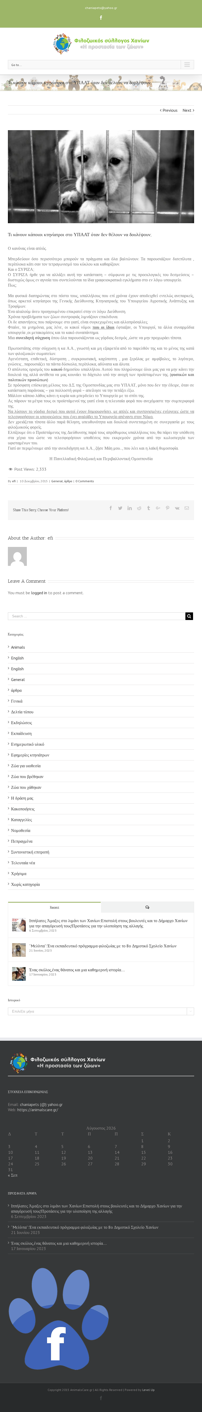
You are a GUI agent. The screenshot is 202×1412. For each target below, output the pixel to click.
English (17, 658)
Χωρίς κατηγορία (25, 884)
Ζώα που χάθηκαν (26, 787)
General (57, 481)
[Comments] (147, 907)
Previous (170, 110)
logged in (39, 592)
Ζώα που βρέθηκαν (27, 776)
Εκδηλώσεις (21, 722)
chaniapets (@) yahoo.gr (41, 1104)
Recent (54, 908)
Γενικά (16, 701)
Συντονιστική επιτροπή (30, 852)
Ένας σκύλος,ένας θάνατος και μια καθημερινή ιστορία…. (77, 969)
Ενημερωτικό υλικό (27, 744)
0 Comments (84, 481)
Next (187, 110)
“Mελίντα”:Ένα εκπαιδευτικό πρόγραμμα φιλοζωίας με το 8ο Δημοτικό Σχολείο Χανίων (102, 945)
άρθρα (68, 481)
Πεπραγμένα (21, 841)
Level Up (148, 1390)
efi (14, 481)
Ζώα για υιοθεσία (26, 765)
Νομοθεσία (20, 830)
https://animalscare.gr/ (37, 1109)
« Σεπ (12, 1175)
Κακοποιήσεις (22, 808)
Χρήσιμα (18, 873)
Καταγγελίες (21, 819)
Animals (18, 647)
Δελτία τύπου (22, 711)
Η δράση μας (22, 798)
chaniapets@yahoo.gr (101, 8)
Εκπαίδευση (21, 733)
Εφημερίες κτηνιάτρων (30, 755)
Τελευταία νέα (23, 862)
